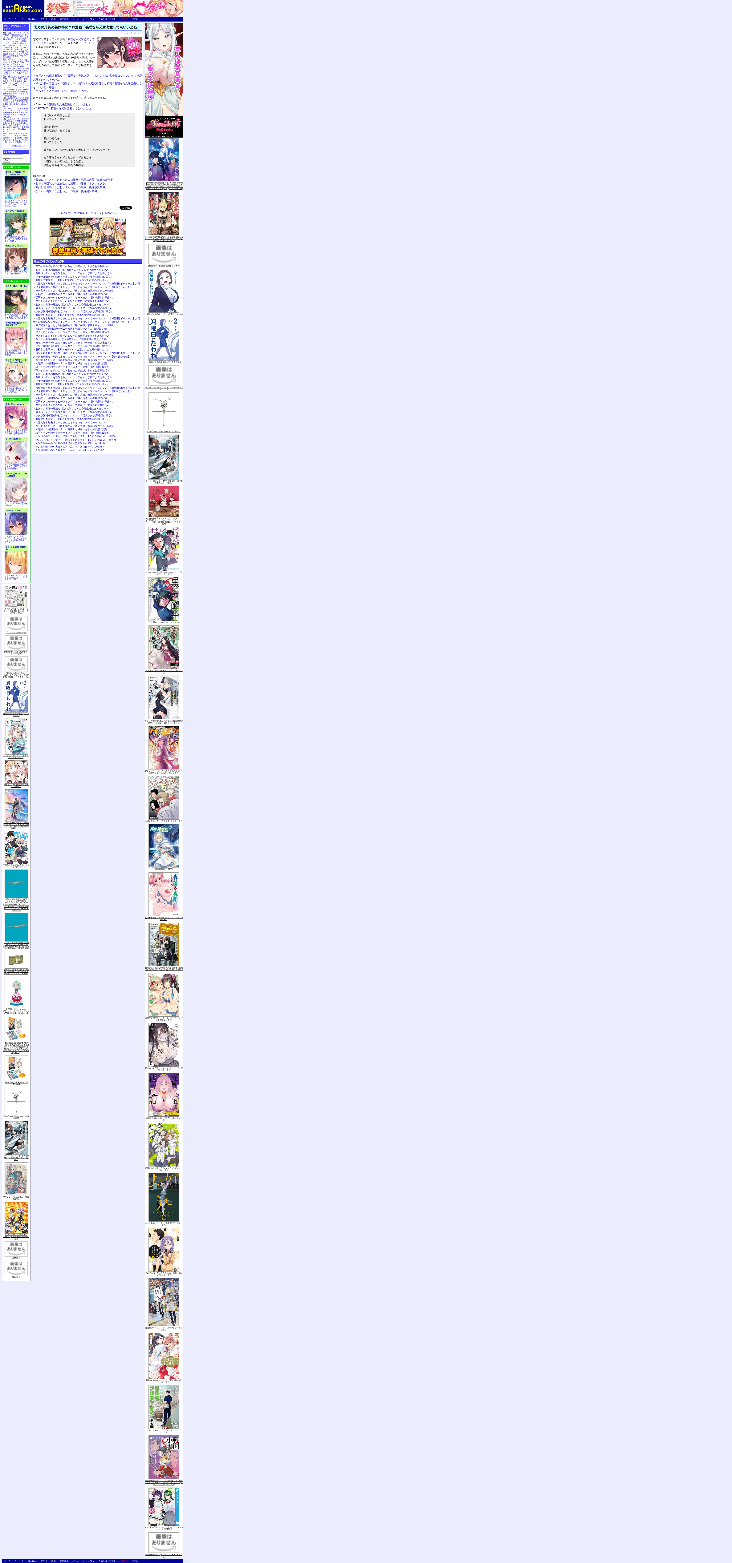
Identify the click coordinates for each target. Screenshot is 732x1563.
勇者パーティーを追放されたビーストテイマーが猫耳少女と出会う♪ (73, 273)
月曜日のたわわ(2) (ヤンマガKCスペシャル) (164, 314)
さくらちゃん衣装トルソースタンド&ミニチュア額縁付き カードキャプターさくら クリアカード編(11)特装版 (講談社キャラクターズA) (164, 521)
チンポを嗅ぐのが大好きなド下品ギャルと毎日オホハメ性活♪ (69, 446)
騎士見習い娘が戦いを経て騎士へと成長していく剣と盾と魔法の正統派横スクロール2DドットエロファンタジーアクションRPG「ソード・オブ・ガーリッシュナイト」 (16, 82)
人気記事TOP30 (106, 19)
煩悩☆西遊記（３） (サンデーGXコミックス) (164, 1119)
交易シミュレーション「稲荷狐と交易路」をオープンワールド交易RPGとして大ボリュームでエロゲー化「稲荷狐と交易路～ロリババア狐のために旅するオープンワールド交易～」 (15, 51)
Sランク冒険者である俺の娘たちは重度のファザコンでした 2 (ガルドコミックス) (164, 721)
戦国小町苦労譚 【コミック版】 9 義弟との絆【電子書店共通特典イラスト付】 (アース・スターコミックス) (164, 1482)
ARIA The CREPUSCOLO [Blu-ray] (16, 1083)
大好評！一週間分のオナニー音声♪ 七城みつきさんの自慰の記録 (71, 294)
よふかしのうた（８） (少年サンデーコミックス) (164, 1224)
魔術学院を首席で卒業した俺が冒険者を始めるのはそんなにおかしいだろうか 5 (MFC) (164, 968)
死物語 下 (16, 1257)
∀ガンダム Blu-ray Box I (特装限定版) (16, 1198)
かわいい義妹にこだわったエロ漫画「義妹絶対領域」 (68, 191)
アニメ (43, 19)
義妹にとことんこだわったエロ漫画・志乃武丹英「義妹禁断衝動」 (76, 179)
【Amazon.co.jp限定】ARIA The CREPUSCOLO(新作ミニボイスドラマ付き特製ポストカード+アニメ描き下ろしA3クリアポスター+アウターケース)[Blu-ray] (16, 1048)
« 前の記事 (65, 213)
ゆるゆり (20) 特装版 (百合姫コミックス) (16, 785)
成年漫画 (64, 19)
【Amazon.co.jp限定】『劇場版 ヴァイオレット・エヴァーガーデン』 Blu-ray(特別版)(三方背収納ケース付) (16, 825)
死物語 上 (16, 1277)
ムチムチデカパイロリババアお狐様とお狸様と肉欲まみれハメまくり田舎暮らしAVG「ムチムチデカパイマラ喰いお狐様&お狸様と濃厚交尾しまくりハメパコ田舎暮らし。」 (16, 125)
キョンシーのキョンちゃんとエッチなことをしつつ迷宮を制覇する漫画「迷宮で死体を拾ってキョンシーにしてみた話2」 (16, 112)
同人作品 (32, 19)
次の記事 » (110, 213)
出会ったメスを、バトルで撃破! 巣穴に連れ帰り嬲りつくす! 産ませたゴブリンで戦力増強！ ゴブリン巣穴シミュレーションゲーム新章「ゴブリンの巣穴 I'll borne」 (16, 38)
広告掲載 (123, 19)
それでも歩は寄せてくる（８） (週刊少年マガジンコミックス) (164, 1274)
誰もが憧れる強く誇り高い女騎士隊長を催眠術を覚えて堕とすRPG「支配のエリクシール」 (16, 71)
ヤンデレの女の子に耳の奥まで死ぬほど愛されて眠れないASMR (71, 443)
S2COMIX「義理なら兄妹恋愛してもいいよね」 (64, 108)
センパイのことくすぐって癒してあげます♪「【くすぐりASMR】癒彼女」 (77, 436)
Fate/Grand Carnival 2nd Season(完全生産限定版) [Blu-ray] (16, 1236)
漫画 (53, 19)
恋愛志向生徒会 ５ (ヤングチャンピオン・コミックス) (164, 1169)
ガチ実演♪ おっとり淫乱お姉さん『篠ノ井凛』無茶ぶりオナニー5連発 (74, 290)
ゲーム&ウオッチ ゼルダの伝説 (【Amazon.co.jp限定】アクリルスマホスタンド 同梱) (16, 971)
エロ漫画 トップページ (87, 213)
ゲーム (75, 19)
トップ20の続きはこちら (18, 146)
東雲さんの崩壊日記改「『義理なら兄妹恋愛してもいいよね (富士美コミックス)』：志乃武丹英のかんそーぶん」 (87, 77)
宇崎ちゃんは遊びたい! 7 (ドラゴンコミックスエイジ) (16, 865)
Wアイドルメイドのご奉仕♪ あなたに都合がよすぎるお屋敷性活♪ (72, 266)
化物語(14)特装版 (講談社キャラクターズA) (16, 652)
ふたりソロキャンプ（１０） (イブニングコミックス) (164, 1431)
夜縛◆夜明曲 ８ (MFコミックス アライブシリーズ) (164, 918)
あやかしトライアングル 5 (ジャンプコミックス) (16, 756)
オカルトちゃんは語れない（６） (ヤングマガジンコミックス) (164, 573)
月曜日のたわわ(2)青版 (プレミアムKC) (16, 714)
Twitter (135, 19)
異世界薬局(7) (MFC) (164, 869)
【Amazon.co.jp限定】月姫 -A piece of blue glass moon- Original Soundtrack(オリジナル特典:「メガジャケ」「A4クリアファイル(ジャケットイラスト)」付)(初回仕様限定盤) (164, 185)
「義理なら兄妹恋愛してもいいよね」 (63, 104)
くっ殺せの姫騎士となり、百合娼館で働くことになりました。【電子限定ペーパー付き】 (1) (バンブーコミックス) (164, 238)
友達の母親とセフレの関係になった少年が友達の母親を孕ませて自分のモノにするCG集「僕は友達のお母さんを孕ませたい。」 (16, 101)
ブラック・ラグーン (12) (16, 632)
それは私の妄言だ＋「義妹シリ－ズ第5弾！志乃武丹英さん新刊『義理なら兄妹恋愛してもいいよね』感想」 (87, 85)
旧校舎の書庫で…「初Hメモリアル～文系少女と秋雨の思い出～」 (72, 280)
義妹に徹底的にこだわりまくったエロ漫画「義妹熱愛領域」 (72, 187)
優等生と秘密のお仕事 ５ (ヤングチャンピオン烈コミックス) (164, 1019)
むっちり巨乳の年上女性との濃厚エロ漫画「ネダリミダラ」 (72, 183)
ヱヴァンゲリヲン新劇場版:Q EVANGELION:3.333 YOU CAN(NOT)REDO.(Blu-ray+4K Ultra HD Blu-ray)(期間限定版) (16, 945)
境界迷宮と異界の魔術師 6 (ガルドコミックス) (164, 671)
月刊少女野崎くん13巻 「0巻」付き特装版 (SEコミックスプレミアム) (16, 611)
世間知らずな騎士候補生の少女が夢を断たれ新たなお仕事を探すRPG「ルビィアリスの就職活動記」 (16, 92)
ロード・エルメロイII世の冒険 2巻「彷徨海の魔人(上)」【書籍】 (16, 1157)
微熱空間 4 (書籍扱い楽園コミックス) (164, 265)
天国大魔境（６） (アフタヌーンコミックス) (164, 821)
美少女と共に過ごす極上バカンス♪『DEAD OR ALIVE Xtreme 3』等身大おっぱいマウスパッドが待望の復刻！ (16, 63)
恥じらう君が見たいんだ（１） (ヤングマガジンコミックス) (164, 1069)
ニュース (19, 19)
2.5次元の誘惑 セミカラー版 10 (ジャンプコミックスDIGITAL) (164, 1528)
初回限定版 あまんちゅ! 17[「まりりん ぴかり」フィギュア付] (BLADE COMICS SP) (16, 1011)
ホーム (7, 19)
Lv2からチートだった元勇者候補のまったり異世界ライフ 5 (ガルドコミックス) (164, 771)
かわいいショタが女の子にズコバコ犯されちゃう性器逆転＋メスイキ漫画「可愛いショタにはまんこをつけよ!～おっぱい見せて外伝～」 (15, 137)
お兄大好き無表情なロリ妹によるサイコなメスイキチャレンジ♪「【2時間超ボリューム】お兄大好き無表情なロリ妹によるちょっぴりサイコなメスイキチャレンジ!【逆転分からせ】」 (86, 285)
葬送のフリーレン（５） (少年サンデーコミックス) (164, 1328)
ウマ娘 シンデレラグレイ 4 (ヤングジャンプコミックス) (164, 388)
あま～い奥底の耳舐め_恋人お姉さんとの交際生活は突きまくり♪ (71, 269)
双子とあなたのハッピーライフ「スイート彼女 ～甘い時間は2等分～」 (74, 297)
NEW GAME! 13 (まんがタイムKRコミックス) (163, 1555)
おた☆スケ (89, 19)
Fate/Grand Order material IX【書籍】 (16, 1117)
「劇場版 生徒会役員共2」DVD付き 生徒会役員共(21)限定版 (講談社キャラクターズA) (16, 675)
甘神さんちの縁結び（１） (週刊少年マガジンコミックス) (164, 1381)
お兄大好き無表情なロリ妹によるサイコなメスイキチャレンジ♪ (71, 422)
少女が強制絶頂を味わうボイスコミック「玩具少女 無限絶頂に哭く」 (74, 276)
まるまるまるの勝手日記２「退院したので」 (62, 91)
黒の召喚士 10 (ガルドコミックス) (164, 622)
